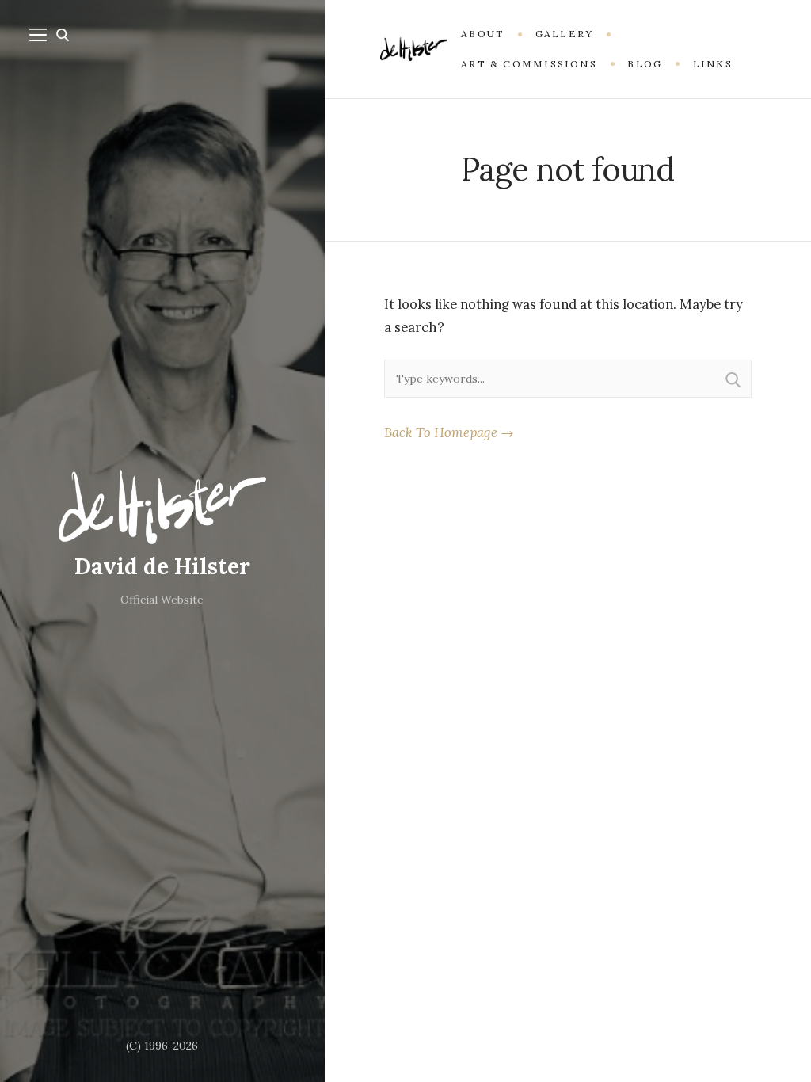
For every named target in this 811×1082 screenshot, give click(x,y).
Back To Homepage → (449, 432)
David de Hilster (162, 566)
